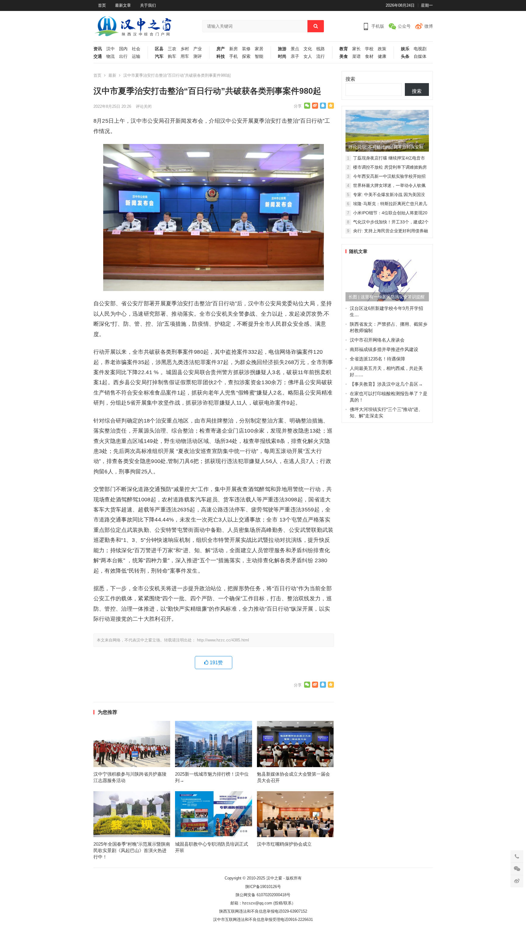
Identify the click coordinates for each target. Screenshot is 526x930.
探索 (246, 56)
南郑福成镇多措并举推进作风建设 (384, 349)
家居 (259, 49)
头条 (405, 56)
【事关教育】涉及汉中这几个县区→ (386, 384)
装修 (246, 49)
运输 (136, 56)
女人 (307, 56)
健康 (382, 56)
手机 (233, 56)
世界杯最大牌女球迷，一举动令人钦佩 (389, 185)
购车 (172, 56)
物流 (110, 56)
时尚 (282, 56)
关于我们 (148, 5)
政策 (382, 49)
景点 (295, 49)
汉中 (110, 49)
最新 (112, 75)
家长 (356, 49)
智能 (259, 56)
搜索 (350, 79)
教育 (343, 49)
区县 (159, 49)
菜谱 (356, 56)
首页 (102, 5)
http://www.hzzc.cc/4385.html (223, 640)
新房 (233, 49)
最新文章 (123, 5)
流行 (320, 56)
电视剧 (420, 49)
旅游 (282, 49)
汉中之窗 (274, 878)
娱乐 (405, 49)
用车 (185, 56)
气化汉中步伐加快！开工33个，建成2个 (391, 221)
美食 (343, 56)
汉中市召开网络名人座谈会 (377, 339)
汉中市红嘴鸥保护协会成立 (284, 844)
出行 (123, 56)
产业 (197, 49)
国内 (123, 49)
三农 (172, 49)
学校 (369, 49)
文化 (307, 49)
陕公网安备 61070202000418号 (263, 895)
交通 (97, 56)
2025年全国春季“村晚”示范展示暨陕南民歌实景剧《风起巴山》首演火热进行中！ (131, 850)
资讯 (97, 49)
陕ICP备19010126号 (263, 886)
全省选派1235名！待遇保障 (377, 358)
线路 (320, 49)
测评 (197, 56)
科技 (220, 56)
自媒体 (420, 56)
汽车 (159, 56)
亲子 (295, 56)
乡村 (185, 49)
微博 (428, 26)
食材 (369, 56)
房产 (220, 49)
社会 (136, 49)
